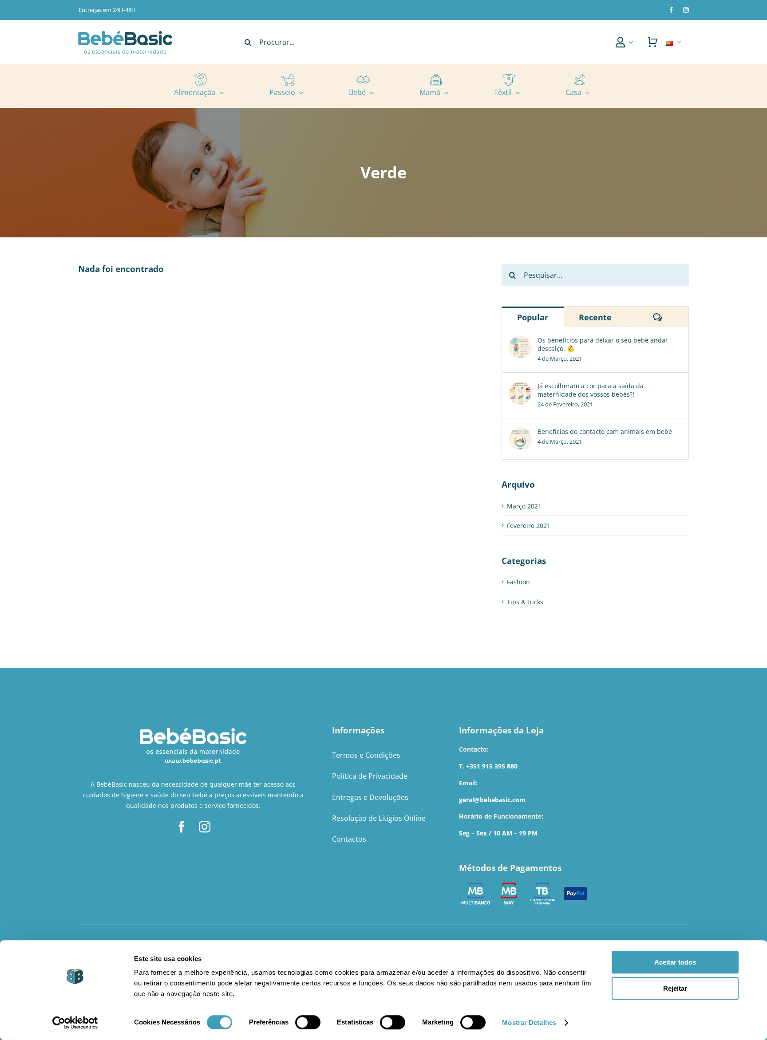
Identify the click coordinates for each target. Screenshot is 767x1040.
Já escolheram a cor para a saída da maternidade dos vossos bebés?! (591, 390)
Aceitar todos (675, 962)
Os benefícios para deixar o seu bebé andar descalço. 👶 (603, 344)
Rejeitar (675, 988)
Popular (532, 317)
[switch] (307, 1022)
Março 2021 (524, 506)
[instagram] (686, 10)
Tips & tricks (525, 602)
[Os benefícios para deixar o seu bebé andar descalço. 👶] (520, 341)
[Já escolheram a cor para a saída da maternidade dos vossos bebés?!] (520, 386)
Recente (595, 317)
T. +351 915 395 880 (488, 766)
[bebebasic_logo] (125, 33)
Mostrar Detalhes (529, 1022)
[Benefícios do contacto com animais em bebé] (520, 432)
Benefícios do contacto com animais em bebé (605, 431)
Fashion (518, 582)
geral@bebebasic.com (492, 800)
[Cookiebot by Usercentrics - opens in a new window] (75, 1022)
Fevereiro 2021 (528, 525)
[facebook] (671, 10)
